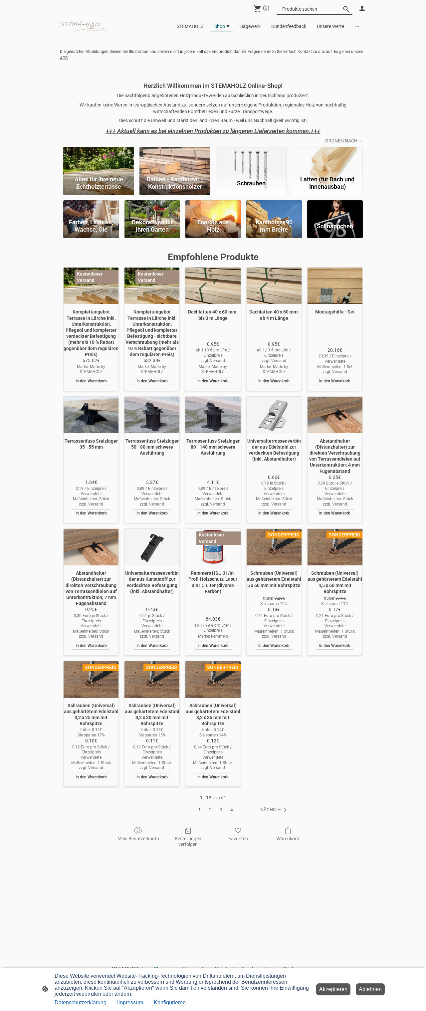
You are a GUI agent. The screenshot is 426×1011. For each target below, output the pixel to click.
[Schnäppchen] (335, 208)
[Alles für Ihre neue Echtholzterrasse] (98, 160)
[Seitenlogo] (84, 26)
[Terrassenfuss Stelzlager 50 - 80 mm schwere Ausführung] (151, 415)
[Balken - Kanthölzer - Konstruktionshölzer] (174, 160)
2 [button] (210, 809)
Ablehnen (370, 989)
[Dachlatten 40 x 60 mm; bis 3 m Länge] (212, 286)
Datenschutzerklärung (80, 1002)
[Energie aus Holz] (213, 208)
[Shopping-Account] (362, 9)
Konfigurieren (170, 1002)
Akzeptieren (333, 989)
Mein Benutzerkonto (138, 838)
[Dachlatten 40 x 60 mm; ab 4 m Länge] (274, 286)
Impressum (130, 1002)
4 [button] (231, 809)
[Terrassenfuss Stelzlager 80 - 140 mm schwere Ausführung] (212, 415)
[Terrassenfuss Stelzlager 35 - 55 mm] (91, 415)
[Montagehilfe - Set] (335, 286)
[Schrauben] (251, 160)
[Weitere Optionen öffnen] (357, 26)
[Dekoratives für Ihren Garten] (152, 208)
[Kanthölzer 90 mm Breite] (274, 208)
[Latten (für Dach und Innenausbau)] (327, 160)
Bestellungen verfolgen (188, 841)
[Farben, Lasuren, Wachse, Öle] (91, 208)
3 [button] (221, 809)
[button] (274, 810)
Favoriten (238, 838)
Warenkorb (288, 838)
